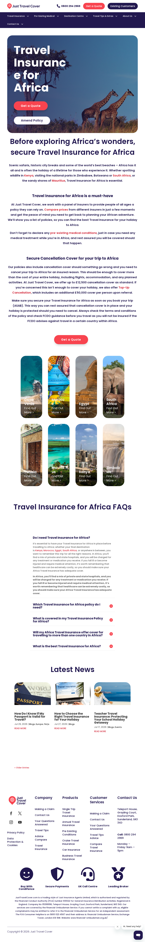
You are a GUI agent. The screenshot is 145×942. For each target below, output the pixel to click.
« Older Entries (21, 767)
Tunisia (30, 472)
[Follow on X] (20, 813)
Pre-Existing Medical (44, 16)
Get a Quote (94, 6)
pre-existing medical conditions (73, 233)
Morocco (58, 401)
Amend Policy (32, 120)
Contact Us (13, 24)
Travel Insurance (16, 16)
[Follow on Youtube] (20, 822)
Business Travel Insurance (72, 857)
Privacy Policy (15, 832)
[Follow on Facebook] (11, 813)
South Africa (122, 175)
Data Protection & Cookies (15, 842)
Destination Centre (74, 16)
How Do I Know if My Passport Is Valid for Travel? (29, 717)
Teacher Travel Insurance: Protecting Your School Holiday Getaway (110, 718)
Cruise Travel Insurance (70, 842)
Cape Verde (29, 401)
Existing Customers (122, 6)
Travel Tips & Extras (103, 16)
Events (118, 727)
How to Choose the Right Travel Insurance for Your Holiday (71, 717)
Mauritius (58, 181)
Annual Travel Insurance (71, 823)
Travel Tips (42, 830)
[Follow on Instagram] (11, 822)
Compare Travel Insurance (96, 847)
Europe (39, 724)
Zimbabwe (113, 469)
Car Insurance (71, 849)
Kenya (28, 175)
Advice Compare (41, 837)
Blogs (32, 724)
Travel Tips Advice (97, 836)
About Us (127, 16)
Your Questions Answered (44, 822)
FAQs (46, 724)
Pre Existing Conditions (69, 832)
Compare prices (56, 210)
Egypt (84, 403)
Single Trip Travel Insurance (68, 812)
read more (20, 728)
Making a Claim (44, 809)
